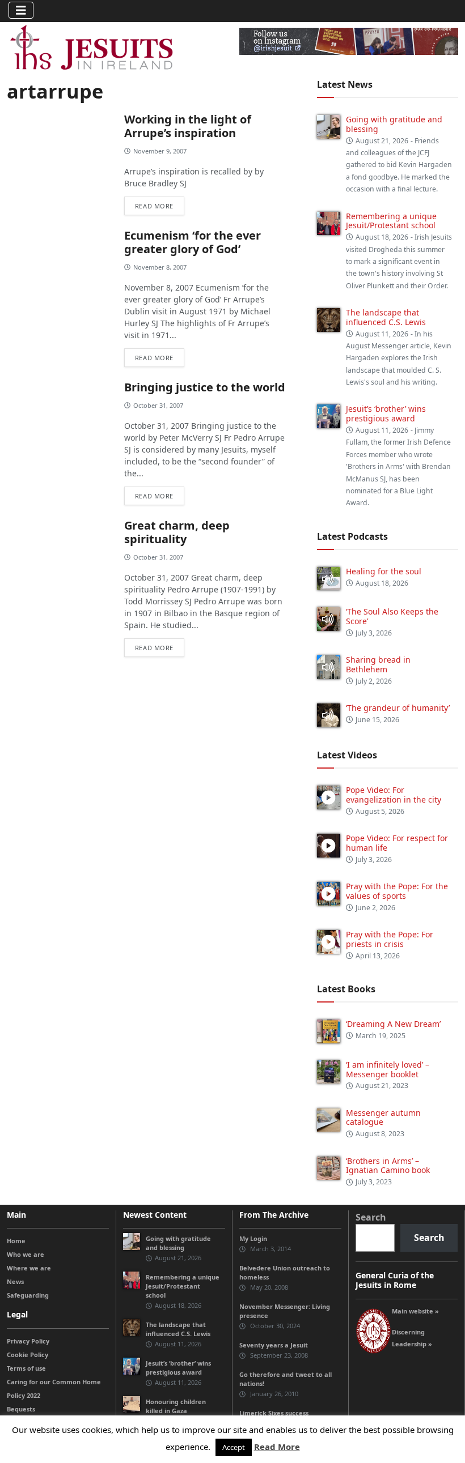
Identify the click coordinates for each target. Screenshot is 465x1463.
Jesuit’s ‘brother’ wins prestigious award (386, 413)
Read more (154, 206)
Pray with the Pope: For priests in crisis (389, 939)
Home (16, 1240)
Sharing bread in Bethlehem (378, 664)
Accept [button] (233, 1447)
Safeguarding (28, 1295)
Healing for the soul (383, 571)
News (15, 1281)
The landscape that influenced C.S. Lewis (386, 317)
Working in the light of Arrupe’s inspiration (187, 126)
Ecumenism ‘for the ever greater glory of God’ (192, 242)
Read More (277, 1446)
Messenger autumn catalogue (383, 1117)
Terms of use (26, 1368)
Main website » (415, 1311)
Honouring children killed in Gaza (176, 1406)
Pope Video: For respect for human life (397, 843)
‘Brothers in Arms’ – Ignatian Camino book (388, 1165)
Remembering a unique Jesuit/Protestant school (391, 221)
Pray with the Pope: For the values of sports (397, 891)
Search (371, 1217)
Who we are (25, 1254)
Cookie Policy (27, 1354)
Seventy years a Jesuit (273, 1345)
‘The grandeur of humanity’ (398, 707)
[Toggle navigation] (21, 10)
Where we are (29, 1268)
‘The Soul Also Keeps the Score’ (392, 616)
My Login (253, 1238)
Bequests (21, 1409)
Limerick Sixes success (273, 1413)
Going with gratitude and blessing (394, 124)
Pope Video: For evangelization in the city (394, 794)
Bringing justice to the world (204, 387)
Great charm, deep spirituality (177, 532)
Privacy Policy (28, 1341)
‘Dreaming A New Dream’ (393, 1023)
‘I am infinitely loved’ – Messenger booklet (387, 1069)
